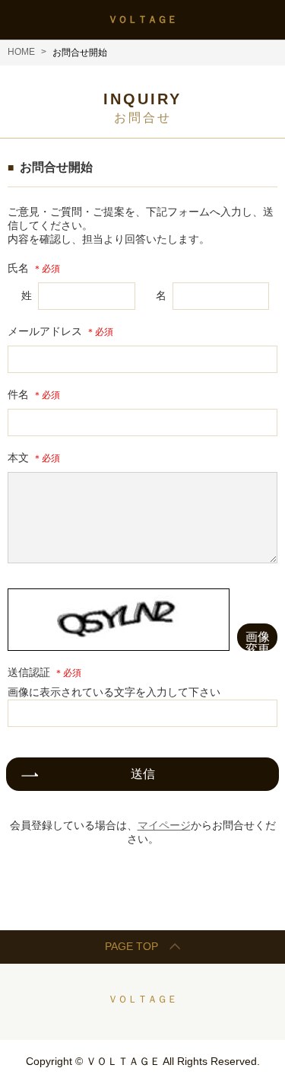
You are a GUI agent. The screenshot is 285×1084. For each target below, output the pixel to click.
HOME (21, 51)
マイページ (164, 825)
